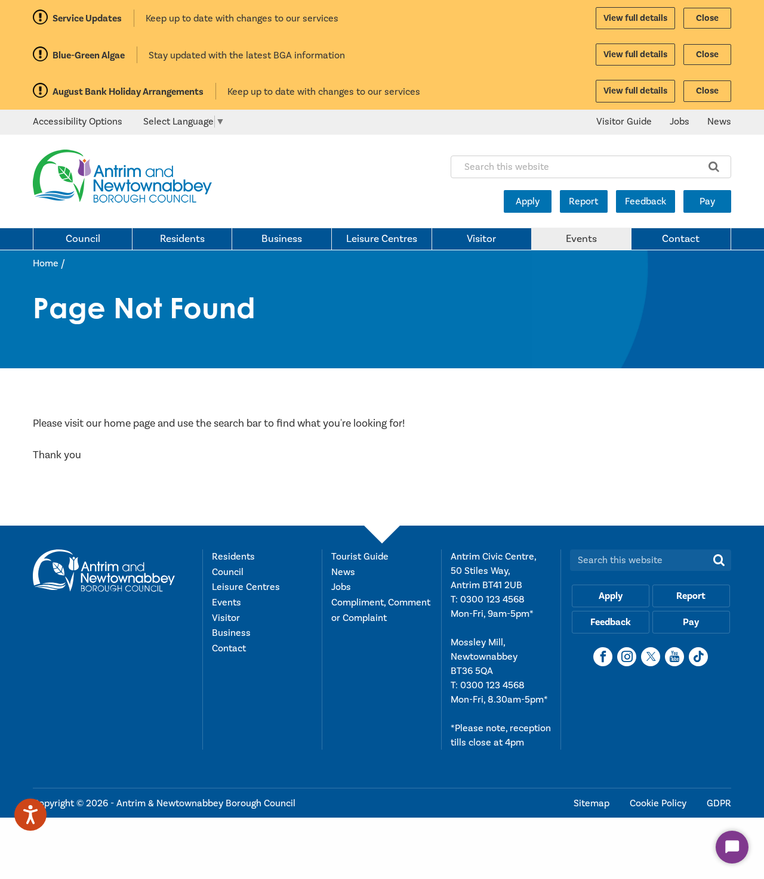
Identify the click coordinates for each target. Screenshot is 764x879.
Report (583, 201)
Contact (681, 239)
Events (581, 239)
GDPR (719, 803)
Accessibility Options (77, 122)
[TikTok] (698, 656)
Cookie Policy (659, 803)
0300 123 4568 (492, 599)
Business (281, 239)
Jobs (679, 122)
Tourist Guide (360, 557)
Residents (182, 239)
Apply (528, 201)
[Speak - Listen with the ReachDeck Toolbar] (30, 815)
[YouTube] (674, 656)
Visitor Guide (624, 122)
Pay (707, 201)
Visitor (481, 239)
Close (707, 18)
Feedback (645, 201)
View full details (635, 18)
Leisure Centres (381, 239)
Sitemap (593, 803)
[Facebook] (602, 656)
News (719, 122)
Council (83, 239)
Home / (49, 263)
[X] (650, 656)
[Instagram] (626, 656)
